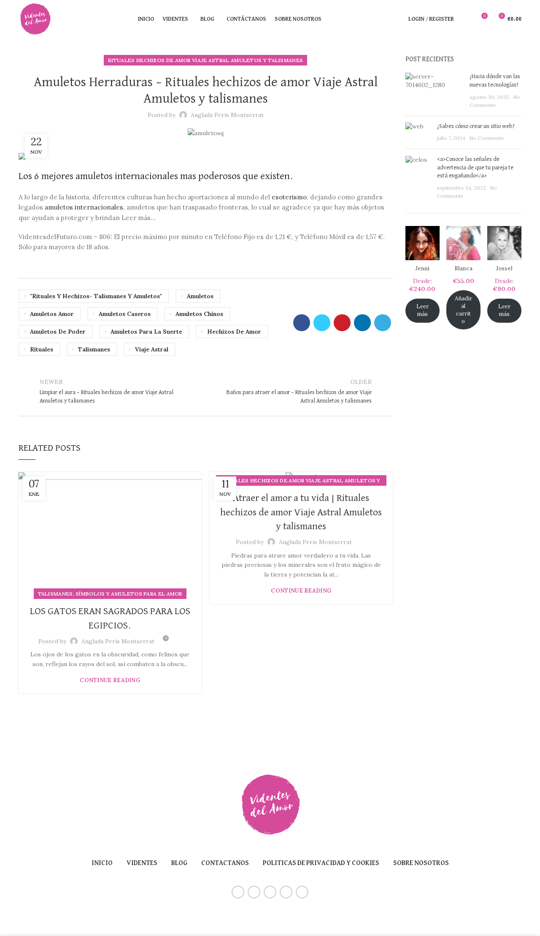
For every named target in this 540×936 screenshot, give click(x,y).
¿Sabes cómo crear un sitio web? (476, 126)
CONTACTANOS (225, 863)
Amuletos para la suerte (146, 331)
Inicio (102, 863)
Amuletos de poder (58, 331)
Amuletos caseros (125, 314)
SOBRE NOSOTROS (421, 863)
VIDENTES (142, 863)
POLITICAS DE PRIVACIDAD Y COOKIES (321, 863)
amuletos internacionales (83, 207)
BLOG (179, 863)
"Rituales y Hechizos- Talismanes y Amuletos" (96, 296)
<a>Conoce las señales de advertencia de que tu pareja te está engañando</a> (475, 167)
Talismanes (94, 349)
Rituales (41, 349)
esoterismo (289, 197)
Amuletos (200, 296)
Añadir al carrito (463, 310)
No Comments (486, 138)
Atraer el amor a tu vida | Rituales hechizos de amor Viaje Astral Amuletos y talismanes (301, 512)
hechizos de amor (234, 331)
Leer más (422, 310)
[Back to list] (205, 391)
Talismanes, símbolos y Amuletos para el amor (110, 593)
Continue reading (110, 680)
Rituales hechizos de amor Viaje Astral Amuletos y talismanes (205, 60)
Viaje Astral (151, 349)
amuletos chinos (199, 314)
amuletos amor (52, 314)
